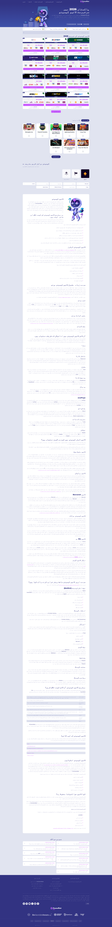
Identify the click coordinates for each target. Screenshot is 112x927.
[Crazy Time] (83, 130)
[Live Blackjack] (56, 146)
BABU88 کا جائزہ (33, 106)
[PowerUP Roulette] (42, 130)
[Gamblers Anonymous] (76, 914)
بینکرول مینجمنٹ (30, 752)
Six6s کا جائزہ (33, 89)
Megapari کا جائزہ (78, 89)
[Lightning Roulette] (69, 130)
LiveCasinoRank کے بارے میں (37, 881)
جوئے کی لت (55, 888)
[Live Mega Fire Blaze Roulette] (56, 130)
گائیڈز (30, 1)
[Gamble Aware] (42, 914)
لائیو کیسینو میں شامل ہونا (74, 881)
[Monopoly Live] (29, 130)
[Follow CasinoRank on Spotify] (27, 903)
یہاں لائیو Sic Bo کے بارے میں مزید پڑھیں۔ (73, 557)
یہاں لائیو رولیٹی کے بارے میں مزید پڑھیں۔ (50, 491)
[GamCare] (68, 914)
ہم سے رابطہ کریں (37, 888)
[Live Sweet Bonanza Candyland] (69, 146)
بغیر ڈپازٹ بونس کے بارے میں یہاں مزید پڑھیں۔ (41, 323)
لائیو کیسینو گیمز (49, 1)
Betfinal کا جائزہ (56, 106)
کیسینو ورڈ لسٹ (30, 755)
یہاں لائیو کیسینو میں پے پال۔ (78, 394)
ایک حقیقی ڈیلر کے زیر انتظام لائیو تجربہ (64, 249)
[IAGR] (82, 914)
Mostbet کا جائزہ (56, 52)
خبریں (24, 1)
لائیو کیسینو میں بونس (55, 883)
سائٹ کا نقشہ (37, 925)
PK (88, 903)
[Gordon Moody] (58, 914)
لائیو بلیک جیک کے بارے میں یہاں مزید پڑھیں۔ (49, 470)
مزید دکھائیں (56, 111)
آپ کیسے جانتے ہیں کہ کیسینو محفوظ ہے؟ (35, 748)
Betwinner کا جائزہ (78, 52)
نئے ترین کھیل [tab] (75, 120)
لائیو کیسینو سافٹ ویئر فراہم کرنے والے (69, 584)
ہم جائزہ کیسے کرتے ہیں (37, 883)
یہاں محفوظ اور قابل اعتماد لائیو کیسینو (63, 828)
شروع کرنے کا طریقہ (31, 746)
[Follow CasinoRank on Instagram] (35, 903)
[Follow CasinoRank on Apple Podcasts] (24, 903)
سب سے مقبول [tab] (84, 120)
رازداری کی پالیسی (56, 925)
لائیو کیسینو (59, 1)
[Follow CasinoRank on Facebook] (38, 903)
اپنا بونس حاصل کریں (78, 50)
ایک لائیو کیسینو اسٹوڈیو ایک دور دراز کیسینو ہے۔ (56, 764)
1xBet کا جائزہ (78, 70)
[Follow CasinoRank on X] (32, 903)
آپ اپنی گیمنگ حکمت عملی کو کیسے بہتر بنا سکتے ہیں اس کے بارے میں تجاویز (42, 750)
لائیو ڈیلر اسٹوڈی (38, 1)
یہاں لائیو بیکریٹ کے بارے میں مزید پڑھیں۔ (49, 512)
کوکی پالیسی (74, 925)
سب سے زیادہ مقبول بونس (65, 297)
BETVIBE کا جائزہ (33, 70)
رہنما (28, 743)
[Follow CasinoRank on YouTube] (29, 903)
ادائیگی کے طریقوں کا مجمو (55, 885)
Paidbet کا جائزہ (78, 106)
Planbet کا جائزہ (56, 70)
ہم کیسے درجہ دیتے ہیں (37, 885)
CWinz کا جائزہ (56, 89)
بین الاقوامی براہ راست (55, 890)
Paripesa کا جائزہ (33, 52)
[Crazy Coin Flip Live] (83, 146)
